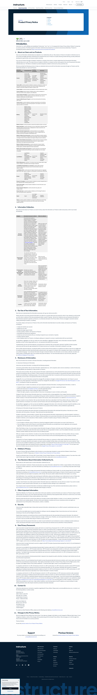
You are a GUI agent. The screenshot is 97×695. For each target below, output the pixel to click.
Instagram (25, 665)
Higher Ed (71, 650)
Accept (10, 688)
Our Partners (40, 652)
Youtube (28, 665)
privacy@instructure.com (61, 457)
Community (55, 652)
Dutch (49, 21)
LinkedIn (16, 665)
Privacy (39, 661)
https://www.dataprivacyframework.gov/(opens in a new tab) (56, 540)
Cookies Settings (10, 691)
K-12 (70, 648)
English (49, 18)
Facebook (22, 665)
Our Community (40, 654)
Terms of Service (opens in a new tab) (61, 444)
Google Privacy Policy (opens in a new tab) (52, 446)
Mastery (54, 660)
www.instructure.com (71, 397)
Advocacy (55, 648)
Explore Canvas (78, 1)
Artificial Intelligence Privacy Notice (26, 355)
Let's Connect (79, 4)
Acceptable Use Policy (33, 388)
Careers (70, 662)
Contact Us (71, 668)
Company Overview (72, 658)
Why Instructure (40, 648)
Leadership (71, 660)
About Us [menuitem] (70, 4)
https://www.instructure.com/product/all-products (43, 49)
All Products (55, 664)
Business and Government (74, 652)
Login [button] (72, 1)
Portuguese (50, 24)
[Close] (18, 680)
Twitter (19, 665)
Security (39, 657)
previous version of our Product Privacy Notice (31, 623)
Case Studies (55, 650)
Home (21, 646)
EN (82, 1)
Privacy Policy (4, 686)
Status (70, 677)
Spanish (49, 23)
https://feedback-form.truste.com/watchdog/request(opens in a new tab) (35, 579)
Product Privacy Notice (22, 7)
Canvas (54, 658)
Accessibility (40, 659)
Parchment (55, 662)
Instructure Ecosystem (42, 650)
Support (68, 1)
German (49, 20)
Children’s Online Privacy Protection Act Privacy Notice (47, 453)
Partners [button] (64, 1)
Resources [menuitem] (65, 4)
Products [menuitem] (60, 4)
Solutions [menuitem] (55, 4)
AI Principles (71, 664)
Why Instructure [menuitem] (49, 4)
